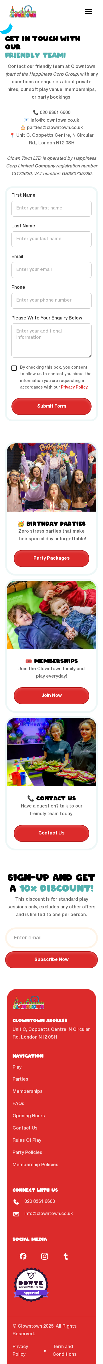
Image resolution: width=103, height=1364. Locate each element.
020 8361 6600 (55, 113)
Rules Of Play (27, 1141)
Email (17, 257)
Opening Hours (29, 1116)
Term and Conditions (65, 1351)
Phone (18, 288)
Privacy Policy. (74, 387)
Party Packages (51, 558)
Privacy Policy (20, 1351)
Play (17, 1068)
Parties (20, 1079)
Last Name (23, 226)
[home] (23, 11)
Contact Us (51, 833)
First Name (23, 196)
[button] (88, 11)
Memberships (28, 1092)
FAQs (18, 1104)
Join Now (51, 696)
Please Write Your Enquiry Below (46, 318)
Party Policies (27, 1153)
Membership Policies (35, 1165)
